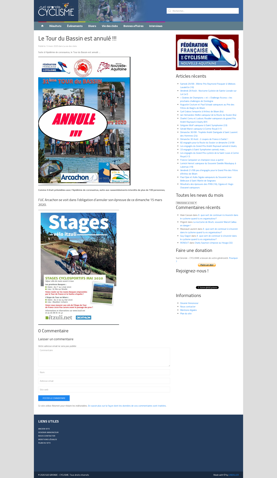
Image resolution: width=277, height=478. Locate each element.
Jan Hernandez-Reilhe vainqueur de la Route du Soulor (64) (208, 115)
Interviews (155, 26)
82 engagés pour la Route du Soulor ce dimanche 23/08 (207, 142)
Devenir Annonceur (189, 303)
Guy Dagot (185, 235)
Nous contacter (187, 306)
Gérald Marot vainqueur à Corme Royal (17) (201, 128)
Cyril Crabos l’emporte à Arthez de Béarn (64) (201, 111)
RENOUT (184, 242)
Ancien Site (44, 428)
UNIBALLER (234, 475)
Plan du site (186, 313)
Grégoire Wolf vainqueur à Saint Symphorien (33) (203, 125)
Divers (92, 26)
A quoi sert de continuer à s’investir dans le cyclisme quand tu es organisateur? (209, 216)
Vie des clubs (110, 26)
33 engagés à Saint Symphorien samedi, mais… (203, 149)
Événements (75, 26)
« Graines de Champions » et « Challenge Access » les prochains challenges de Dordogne (206, 99)
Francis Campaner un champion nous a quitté (201, 160)
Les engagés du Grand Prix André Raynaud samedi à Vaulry (208, 146)
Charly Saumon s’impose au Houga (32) (214, 242)
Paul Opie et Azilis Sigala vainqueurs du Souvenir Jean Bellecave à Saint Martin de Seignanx (206, 178)
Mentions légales (188, 310)
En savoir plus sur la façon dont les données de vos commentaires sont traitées (127, 405)
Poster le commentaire (54, 398)
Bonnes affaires (133, 26)
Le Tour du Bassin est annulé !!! (77, 38)
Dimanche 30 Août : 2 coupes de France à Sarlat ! (204, 139)
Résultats (55, 26)
